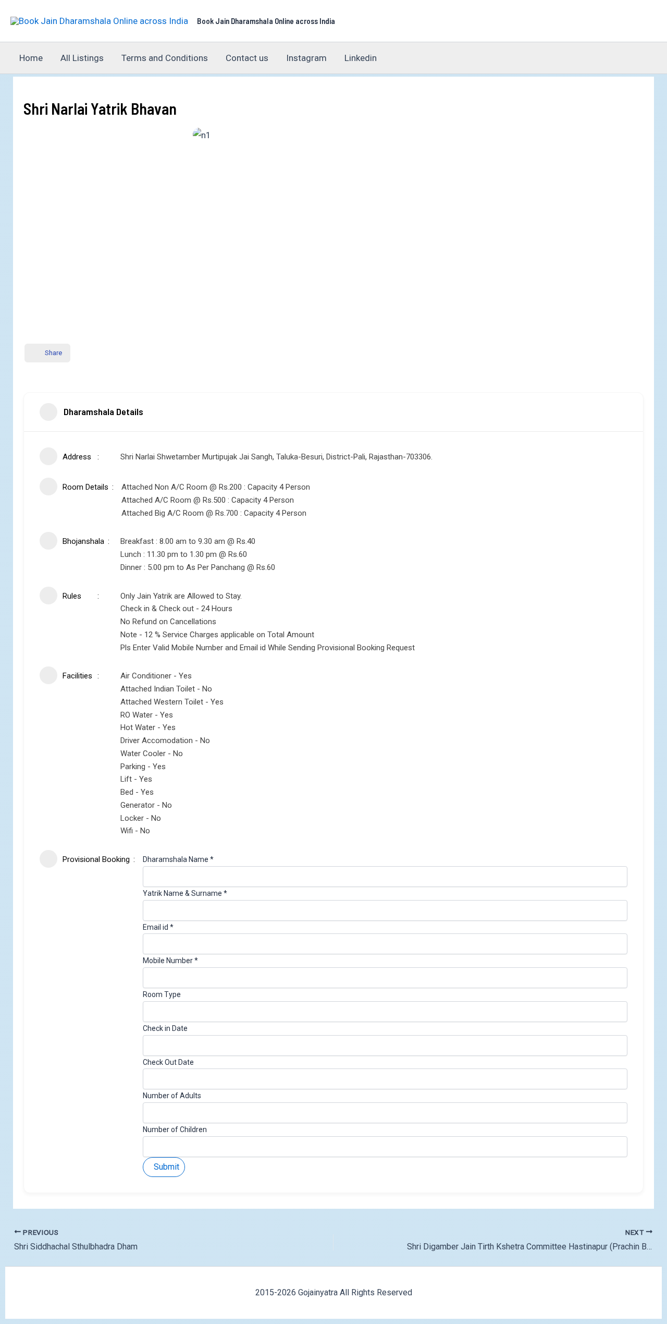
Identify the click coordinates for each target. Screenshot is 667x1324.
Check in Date (165, 1028)
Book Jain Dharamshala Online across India (266, 21)
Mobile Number (170, 960)
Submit (166, 1167)
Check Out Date (168, 1062)
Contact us (247, 58)
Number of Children (175, 1129)
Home (31, 58)
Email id (158, 927)
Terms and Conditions (164, 58)
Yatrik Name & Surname (185, 893)
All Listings (82, 58)
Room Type (162, 994)
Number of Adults (172, 1095)
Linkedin (360, 58)
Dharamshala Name (178, 859)
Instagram (306, 58)
